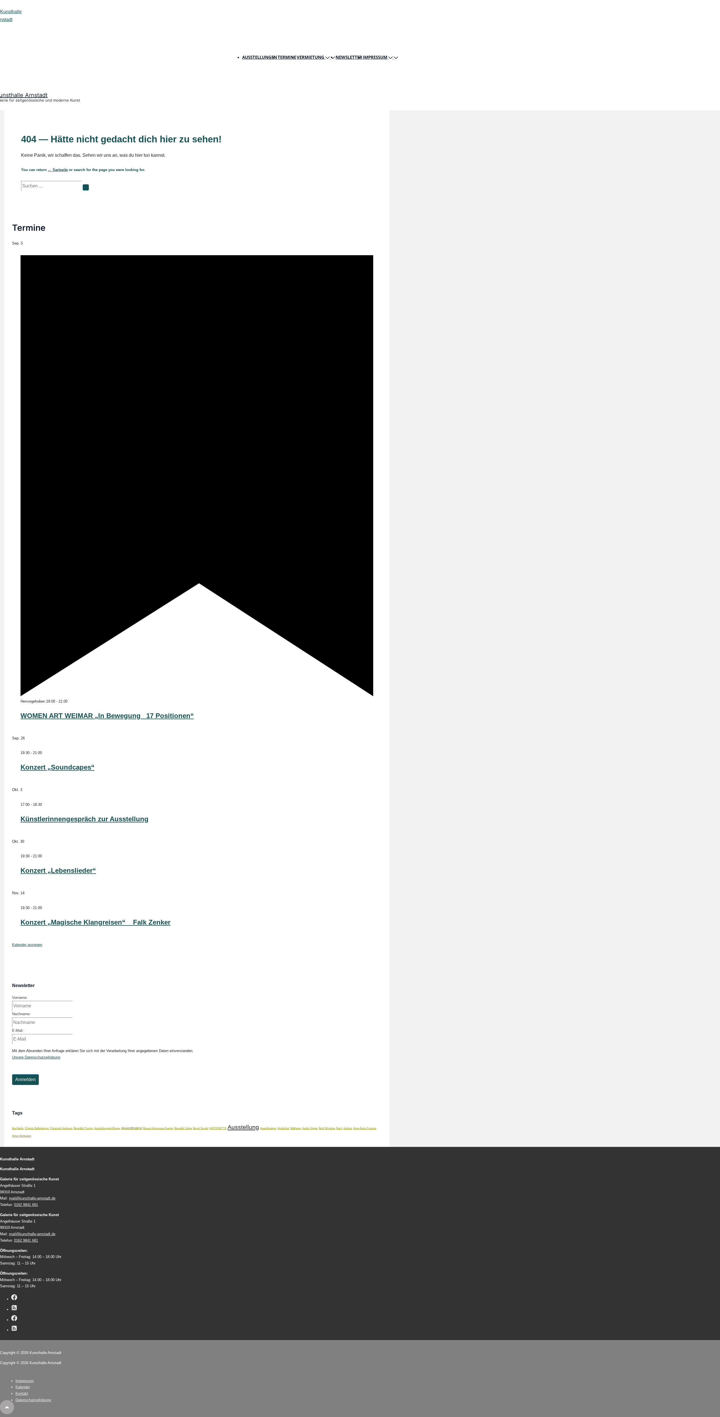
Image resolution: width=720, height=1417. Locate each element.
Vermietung (310, 57)
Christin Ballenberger (37, 1128)
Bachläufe (18, 1128)
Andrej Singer (310, 1128)
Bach (339, 1128)
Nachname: (21, 1014)
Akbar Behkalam (21, 1136)
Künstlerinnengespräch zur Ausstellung (84, 819)
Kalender (22, 1387)
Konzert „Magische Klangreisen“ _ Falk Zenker (95, 922)
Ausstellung (243, 1127)
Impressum (375, 57)
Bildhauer (296, 1128)
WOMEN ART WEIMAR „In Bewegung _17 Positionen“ (107, 715)
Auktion (347, 1128)
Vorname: (20, 998)
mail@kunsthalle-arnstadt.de (32, 1198)
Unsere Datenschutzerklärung (36, 1057)
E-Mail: (18, 1030)
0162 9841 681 (26, 1205)
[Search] (86, 187)
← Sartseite (58, 170)
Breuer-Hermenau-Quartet (158, 1128)
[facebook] (14, 1298)
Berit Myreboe (327, 1128)
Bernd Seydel (200, 1128)
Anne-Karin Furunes (364, 1128)
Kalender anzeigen (27, 945)
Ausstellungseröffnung (107, 1128)
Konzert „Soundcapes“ (57, 767)
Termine (287, 57)
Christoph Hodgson (61, 1128)
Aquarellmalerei (131, 1128)
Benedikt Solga (183, 1128)
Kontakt (21, 1393)
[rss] (14, 1308)
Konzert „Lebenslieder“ (58, 870)
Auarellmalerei (268, 1128)
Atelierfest (283, 1128)
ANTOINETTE (218, 1128)
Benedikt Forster (83, 1128)
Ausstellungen (259, 57)
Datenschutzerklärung (33, 1400)
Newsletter (349, 57)
